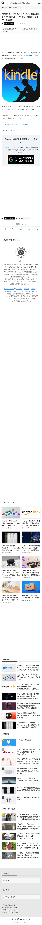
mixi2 (27, 291)
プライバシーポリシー (10, 910)
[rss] (27, 919)
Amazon (21, 218)
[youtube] (21, 919)
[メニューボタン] (39, 3)
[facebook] (13, 919)
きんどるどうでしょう (14, 130)
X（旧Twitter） (9, 289)
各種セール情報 (8, 23)
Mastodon (7, 291)
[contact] (29, 919)
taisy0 (21, 261)
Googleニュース (18, 291)
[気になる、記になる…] (21, 3)
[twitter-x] (15, 919)
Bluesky (33, 289)
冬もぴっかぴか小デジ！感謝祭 (16, 124)
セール (28, 218)
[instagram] (18, 919)
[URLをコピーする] (36, 229)
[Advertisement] (21, 42)
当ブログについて (9, 905)
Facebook (19, 289)
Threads (26, 289)
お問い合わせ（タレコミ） (12, 907)
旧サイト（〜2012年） (11, 912)
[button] (5, 229)
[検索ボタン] (3, 3)
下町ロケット (10, 109)
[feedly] (24, 919)
